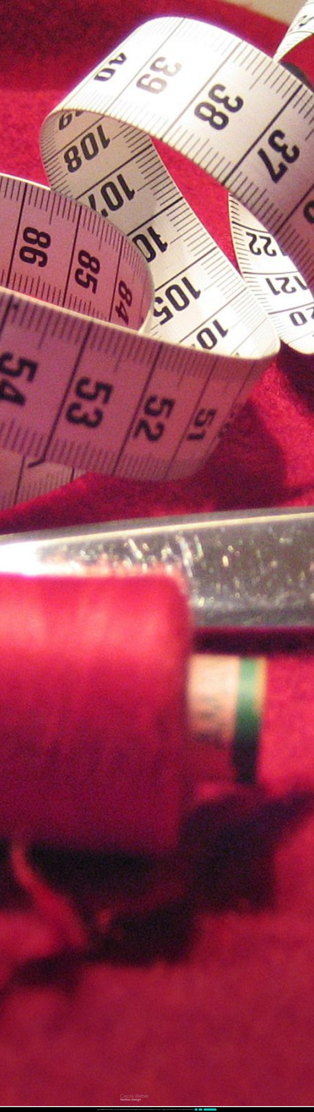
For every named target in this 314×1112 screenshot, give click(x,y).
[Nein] (312, 1109)
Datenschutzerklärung (210, 1109)
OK (196, 1109)
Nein (200, 1109)
